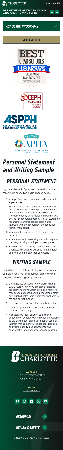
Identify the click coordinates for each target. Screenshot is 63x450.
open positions (31, 39)
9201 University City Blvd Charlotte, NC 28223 (31, 377)
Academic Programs (22, 26)
